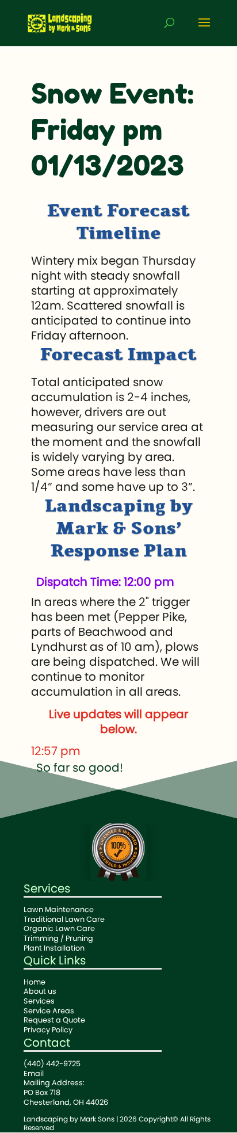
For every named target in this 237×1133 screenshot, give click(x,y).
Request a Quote (54, 1020)
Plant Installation (54, 948)
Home (34, 982)
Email (34, 1073)
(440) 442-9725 (52, 1064)
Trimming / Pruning (58, 938)
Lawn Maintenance (59, 909)
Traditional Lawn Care (64, 919)
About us (40, 991)
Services (47, 888)
